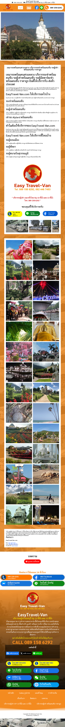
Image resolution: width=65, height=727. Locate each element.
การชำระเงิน (52, 693)
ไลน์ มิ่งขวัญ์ (16, 670)
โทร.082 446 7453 (46, 663)
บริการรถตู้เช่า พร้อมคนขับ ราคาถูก (49, 704)
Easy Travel (51, 213)
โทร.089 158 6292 (19, 663)
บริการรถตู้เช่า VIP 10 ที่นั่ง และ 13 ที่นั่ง (17, 704)
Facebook (51, 214)
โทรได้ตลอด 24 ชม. (17, 664)
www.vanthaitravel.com (46, 686)
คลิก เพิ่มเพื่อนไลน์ (44, 584)
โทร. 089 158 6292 (16, 213)
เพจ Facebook (46, 576)
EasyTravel (44, 670)
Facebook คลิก (44, 671)
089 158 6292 (56, 7)
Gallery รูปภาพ (24, 693)
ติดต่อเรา (15, 215)
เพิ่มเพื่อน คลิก (43, 678)
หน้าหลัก (11, 693)
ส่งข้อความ (16, 677)
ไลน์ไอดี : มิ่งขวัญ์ (46, 582)
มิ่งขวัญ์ (32, 213)
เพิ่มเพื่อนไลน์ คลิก (16, 671)
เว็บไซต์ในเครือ (45, 684)
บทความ (45, 698)
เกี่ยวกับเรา (21, 698)
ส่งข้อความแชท (14, 583)
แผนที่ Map (39, 693)
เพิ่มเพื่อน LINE (34, 214)
